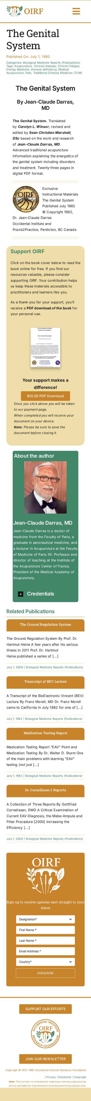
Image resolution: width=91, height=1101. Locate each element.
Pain (28, 72)
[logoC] (25, 7)
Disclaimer (65, 1077)
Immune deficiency (44, 69)
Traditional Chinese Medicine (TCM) (57, 72)
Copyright (80, 1077)
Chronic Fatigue (69, 66)
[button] (47, 594)
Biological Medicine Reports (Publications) (51, 62)
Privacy (51, 1077)
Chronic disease (45, 66)
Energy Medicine (17, 69)
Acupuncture (23, 66)
